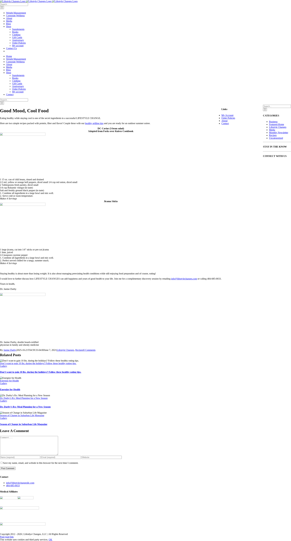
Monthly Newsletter (278, 132)
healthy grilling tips (94, 123)
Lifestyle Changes (65, 350)
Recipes (79, 350)
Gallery (3, 366)
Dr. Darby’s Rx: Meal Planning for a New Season (24, 398)
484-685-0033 (13, 485)
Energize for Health (9, 380)
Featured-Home (276, 124)
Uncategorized (276, 138)
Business (273, 121)
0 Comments (89, 350)
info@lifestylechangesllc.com (20, 483)
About (224, 120)
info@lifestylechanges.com (184, 278)
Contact (225, 123)
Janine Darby (9, 350)
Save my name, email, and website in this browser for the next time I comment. (40, 463)
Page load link (7, 537)
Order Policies (228, 118)
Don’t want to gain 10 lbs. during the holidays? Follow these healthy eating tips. (38, 363)
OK (50, 539)
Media (272, 130)
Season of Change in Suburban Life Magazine (22, 415)
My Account (227, 115)
